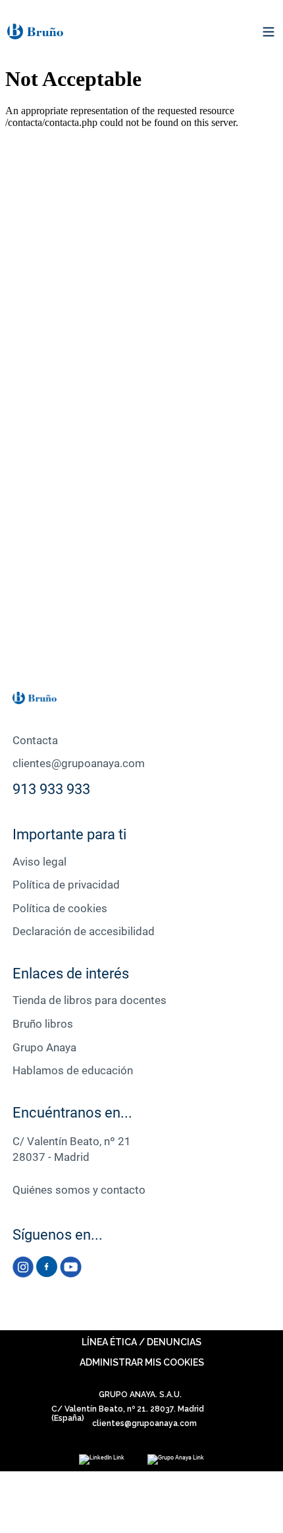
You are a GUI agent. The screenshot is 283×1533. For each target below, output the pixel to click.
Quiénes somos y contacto (79, 1189)
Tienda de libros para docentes (90, 1000)
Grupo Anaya (44, 1047)
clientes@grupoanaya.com (79, 763)
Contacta (35, 740)
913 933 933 (51, 789)
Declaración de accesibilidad (84, 931)
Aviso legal (39, 861)
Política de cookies (60, 908)
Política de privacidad (66, 884)
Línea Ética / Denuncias (141, 1342)
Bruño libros (43, 1023)
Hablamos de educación (73, 1070)
